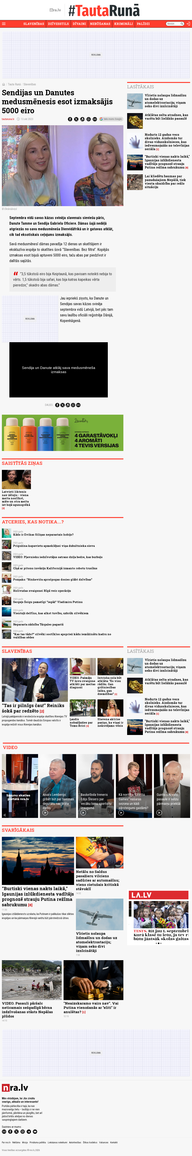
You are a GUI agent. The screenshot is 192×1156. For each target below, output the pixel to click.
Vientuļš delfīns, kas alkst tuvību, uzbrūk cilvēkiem (50, 613)
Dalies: (49, 404)
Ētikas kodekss (90, 1142)
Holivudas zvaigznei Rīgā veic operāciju (42, 591)
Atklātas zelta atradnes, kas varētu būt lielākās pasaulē (166, 116)
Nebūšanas (100, 24)
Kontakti (114, 1142)
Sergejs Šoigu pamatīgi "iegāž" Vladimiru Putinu (47, 602)
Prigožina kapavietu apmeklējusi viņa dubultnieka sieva (54, 546)
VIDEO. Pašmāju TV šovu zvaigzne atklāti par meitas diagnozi (82, 682)
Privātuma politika (38, 1142)
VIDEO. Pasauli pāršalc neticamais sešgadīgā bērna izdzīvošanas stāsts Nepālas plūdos (27, 1009)
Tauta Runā (14, 84)
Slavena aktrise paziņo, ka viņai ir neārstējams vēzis (110, 722)
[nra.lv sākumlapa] (55, 10)
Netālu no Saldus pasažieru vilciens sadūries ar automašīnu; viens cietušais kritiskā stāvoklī (97, 880)
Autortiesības (75, 1142)
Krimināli (123, 24)
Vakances (103, 1142)
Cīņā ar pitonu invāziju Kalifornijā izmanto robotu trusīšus (55, 568)
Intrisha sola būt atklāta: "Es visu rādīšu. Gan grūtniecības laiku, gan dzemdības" (110, 686)
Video (10, 747)
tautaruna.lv (8, 119)
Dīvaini (79, 24)
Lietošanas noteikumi (57, 1142)
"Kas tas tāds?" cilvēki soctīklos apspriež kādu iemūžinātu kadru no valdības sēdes (62, 635)
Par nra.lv (6, 1142)
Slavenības (33, 24)
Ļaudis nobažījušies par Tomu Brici (81, 722)
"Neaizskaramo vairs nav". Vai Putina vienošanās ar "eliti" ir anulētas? (91, 1007)
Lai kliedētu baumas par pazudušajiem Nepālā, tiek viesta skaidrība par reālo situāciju (165, 181)
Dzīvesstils (58, 24)
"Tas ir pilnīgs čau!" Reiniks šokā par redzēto (33, 708)
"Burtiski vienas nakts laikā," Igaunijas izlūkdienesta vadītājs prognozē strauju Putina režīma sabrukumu (167, 161)
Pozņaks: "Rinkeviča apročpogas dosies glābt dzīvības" (52, 579)
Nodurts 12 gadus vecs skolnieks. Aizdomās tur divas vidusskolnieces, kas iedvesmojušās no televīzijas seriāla (167, 142)
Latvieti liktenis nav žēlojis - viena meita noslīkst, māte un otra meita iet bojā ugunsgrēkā (16, 498)
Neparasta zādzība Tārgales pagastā (38, 624)
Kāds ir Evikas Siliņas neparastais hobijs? (43, 534)
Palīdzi (143, 24)
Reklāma (16, 1142)
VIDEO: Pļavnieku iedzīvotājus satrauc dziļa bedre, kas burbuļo (58, 557)
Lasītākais (140, 87)
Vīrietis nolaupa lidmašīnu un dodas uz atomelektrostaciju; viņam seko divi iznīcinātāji (165, 100)
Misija (25, 1142)
